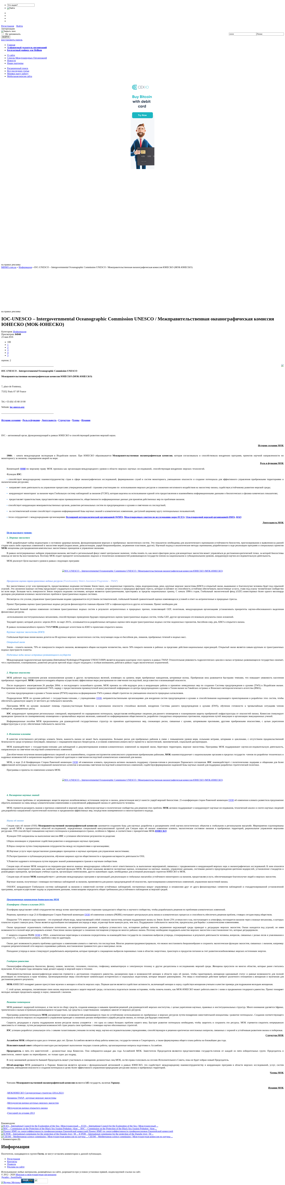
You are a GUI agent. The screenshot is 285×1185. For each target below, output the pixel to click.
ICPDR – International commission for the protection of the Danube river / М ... (116, 1134)
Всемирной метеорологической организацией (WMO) (94, 517)
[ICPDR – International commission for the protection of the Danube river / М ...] (40, 1134)
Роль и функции (31, 420)
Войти (19, 26)
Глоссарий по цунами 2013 (21, 1113)
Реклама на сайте (15, 1167)
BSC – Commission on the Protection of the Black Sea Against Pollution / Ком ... (118, 1128)
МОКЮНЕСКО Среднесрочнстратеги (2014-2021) (35, 1093)
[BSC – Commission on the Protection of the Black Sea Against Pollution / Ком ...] (40, 1128)
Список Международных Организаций (27, 58)
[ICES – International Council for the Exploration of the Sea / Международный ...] (41, 1126)
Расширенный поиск (17, 68)
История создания (11, 420)
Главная (11, 45)
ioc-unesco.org (17, 407)
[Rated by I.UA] (41, 1182)
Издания (85, 420)
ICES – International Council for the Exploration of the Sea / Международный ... (119, 1126)
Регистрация (7, 26)
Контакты (12, 1161)
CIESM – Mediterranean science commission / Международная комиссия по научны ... (130, 1136)
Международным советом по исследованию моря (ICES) (154, 517)
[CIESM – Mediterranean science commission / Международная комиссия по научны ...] (44, 1136)
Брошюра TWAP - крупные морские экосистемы (31, 1098)
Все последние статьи (18, 71)
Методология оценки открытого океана (27, 1108)
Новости (11, 60)
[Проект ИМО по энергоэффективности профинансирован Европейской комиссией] (45, 1131)
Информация (19, 331)
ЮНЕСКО (161, 831)
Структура (64, 420)
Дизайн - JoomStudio (11, 1177)
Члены (75, 420)
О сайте (11, 55)
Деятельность (49, 420)
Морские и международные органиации (36, 1174)
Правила (11, 1164)
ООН (23, 469)
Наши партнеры (15, 63)
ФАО (238, 517)
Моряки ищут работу (17, 73)
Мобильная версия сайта (19, 76)
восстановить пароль (11, 40)
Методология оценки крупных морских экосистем (33, 1103)
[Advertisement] (142, 218)
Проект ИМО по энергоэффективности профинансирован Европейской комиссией (131, 1131)
